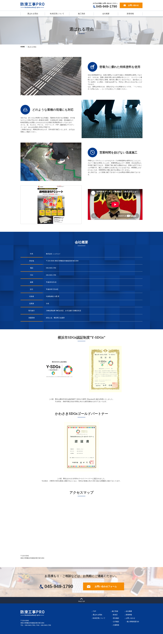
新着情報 (130, 14)
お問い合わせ (133, 5)
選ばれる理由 (32, 14)
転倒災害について (57, 14)
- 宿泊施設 (115, 618)
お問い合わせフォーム (106, 586)
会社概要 (105, 14)
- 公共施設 (115, 621)
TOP (94, 611)
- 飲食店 (115, 615)
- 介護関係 (115, 625)
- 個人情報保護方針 (132, 621)
